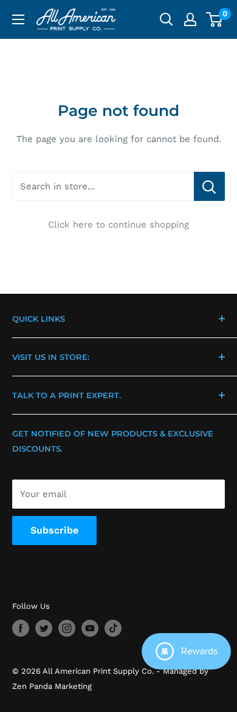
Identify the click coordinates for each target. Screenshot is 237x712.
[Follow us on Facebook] (20, 628)
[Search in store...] (209, 186)
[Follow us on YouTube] (89, 628)
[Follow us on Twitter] (43, 628)
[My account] (190, 19)
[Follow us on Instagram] (66, 628)
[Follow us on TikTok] (113, 628)
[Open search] (166, 19)
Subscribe (54, 530)
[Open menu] (18, 19)
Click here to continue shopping (118, 224)
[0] (214, 19)
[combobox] (103, 186)
